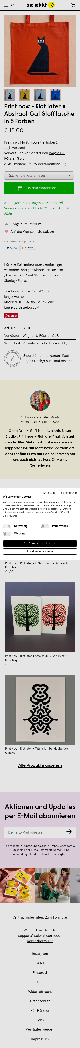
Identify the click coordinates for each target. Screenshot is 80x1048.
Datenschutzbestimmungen (60, 492)
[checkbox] (7, 526)
